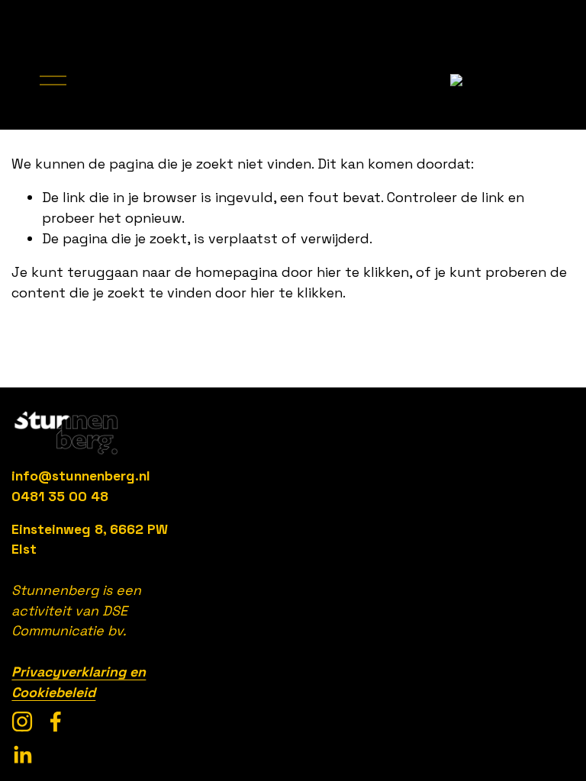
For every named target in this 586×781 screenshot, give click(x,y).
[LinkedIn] (22, 755)
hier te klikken (363, 272)
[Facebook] (55, 721)
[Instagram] (22, 721)
